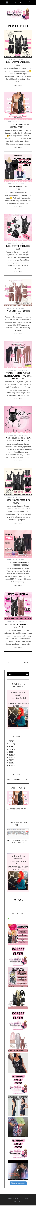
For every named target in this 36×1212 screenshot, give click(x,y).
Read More (18, 85)
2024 (12, 749)
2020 (12, 757)
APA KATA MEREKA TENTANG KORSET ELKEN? (18, 841)
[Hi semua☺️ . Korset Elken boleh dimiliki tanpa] (18, 934)
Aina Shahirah (22, 1198)
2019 (12, 760)
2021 (12, 754)
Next (26, 662)
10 (20, 662)
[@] (12, 919)
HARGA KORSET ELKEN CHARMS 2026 (18, 63)
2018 (12, 763)
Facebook (18, 899)
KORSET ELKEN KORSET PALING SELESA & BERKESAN (17, 125)
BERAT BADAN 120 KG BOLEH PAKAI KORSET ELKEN (18, 625)
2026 (12, 741)
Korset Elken (13, 59)
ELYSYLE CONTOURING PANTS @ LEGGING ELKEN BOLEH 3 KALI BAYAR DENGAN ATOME (18, 376)
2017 (12, 765)
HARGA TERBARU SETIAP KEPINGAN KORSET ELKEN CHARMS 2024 (18, 439)
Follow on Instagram (19, 1183)
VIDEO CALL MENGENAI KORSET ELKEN (17, 188)
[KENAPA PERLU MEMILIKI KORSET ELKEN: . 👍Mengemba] (18, 998)
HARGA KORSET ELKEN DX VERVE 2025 (18, 312)
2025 (12, 746)
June (12, 744)
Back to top (17, 1201)
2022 (12, 752)
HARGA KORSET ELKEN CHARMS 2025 (18, 247)
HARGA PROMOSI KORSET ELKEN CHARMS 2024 (18, 501)
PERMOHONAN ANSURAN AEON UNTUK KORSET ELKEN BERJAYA (18, 563)
